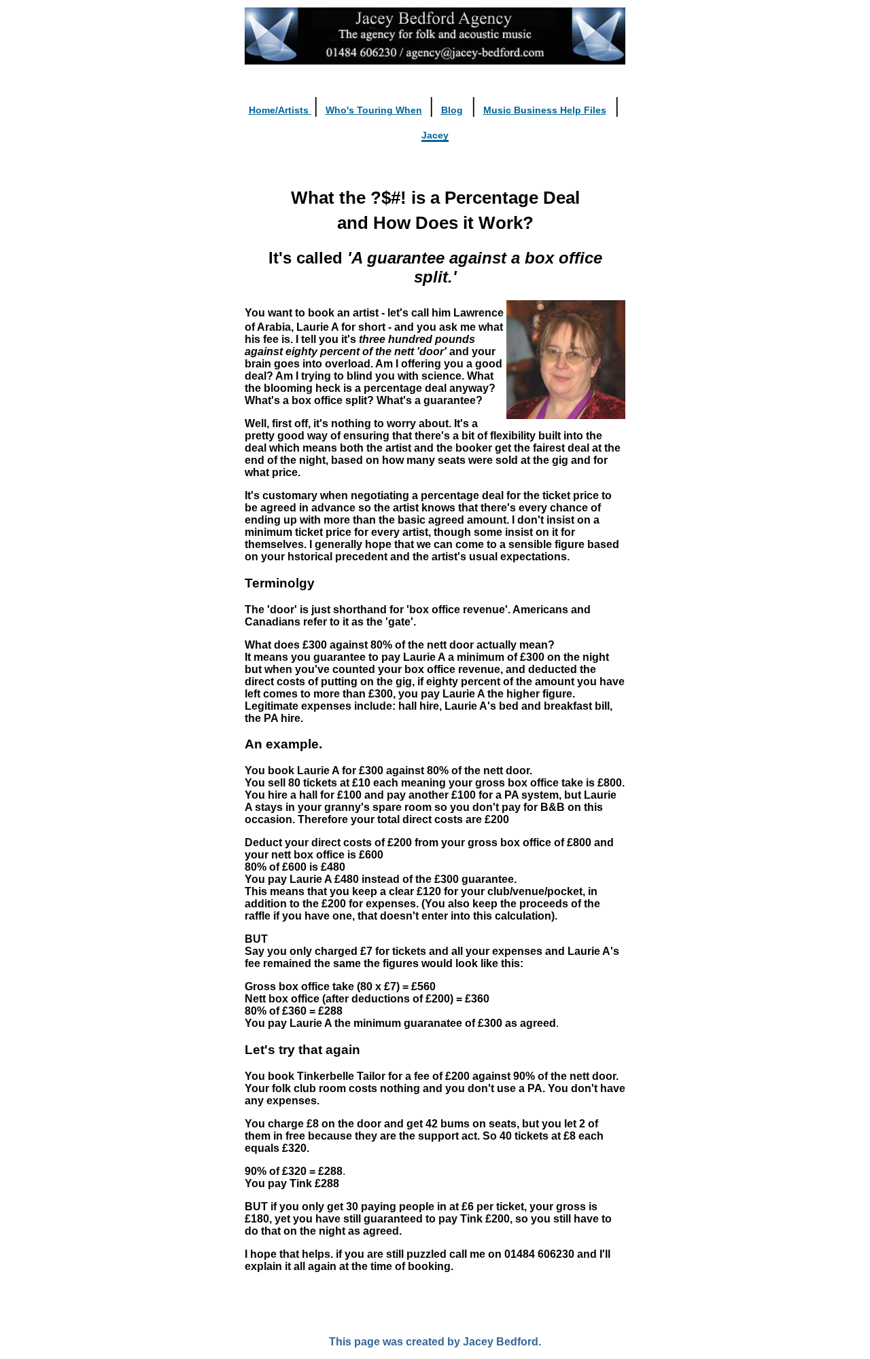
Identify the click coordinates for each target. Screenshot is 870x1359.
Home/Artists (280, 110)
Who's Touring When (374, 110)
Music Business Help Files (544, 110)
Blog (452, 110)
